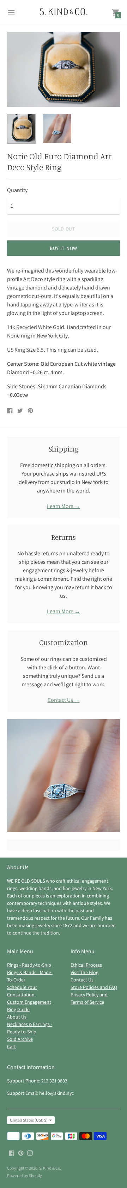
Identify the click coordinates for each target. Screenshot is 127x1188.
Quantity (17, 190)
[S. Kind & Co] (63, 12)
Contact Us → (64, 700)
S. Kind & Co (49, 1168)
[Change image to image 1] (21, 129)
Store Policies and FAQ (94, 987)
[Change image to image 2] (57, 128)
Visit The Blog (84, 972)
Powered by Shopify (24, 1175)
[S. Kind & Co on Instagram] (30, 1152)
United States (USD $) (29, 1120)
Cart (11, 1046)
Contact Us (82, 980)
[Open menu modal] (11, 12)
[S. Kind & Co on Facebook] (11, 1152)
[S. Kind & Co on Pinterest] (21, 1152)
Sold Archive (20, 1039)
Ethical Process (86, 965)
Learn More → (63, 506)
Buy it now (63, 248)
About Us (16, 1017)
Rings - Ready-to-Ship (29, 965)
